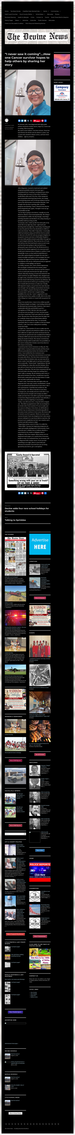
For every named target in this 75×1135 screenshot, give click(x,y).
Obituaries (50, 14)
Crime (32, 17)
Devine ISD (33, 995)
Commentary (55, 11)
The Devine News (9, 1128)
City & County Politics (26, 14)
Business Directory (10, 17)
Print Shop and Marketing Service (35, 23)
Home (6, 11)
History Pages (9, 20)
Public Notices (42, 20)
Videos (17, 20)
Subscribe (33, 20)
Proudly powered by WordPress (21, 1128)
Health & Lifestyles (23, 17)
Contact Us (39, 17)
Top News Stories (16, 11)
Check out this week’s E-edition (14, 23)
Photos (57, 14)
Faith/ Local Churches (11, 14)
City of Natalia (34, 994)
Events (47, 17)
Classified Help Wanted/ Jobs (31, 11)
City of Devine (34, 992)
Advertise (25, 20)
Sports (45, 11)
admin (6, 123)
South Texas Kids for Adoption (60, 17)
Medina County (34, 997)
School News (39, 14)
